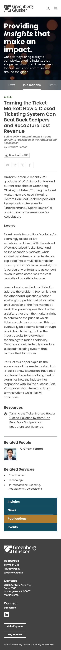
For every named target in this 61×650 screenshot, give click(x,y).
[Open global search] (48, 8)
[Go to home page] (18, 8)
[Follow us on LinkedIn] (6, 614)
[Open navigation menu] (55, 8)
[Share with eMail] (7, 165)
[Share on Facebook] (29, 165)
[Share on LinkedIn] (15, 165)
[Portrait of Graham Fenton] (10, 454)
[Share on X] (22, 165)
